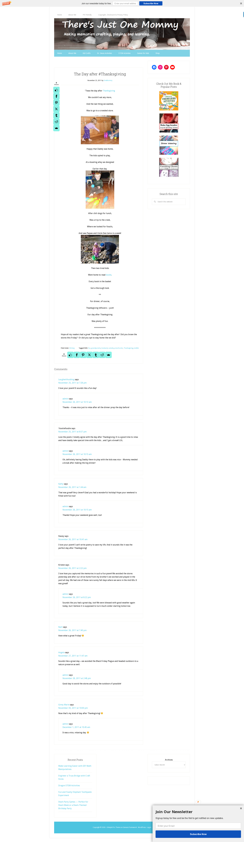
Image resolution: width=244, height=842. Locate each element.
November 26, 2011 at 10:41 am (72, 539)
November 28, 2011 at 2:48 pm (77, 678)
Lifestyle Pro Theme (113, 827)
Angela (61, 652)
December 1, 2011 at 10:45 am (76, 727)
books (108, 275)
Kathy (60, 484)
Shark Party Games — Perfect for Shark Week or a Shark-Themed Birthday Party (73, 805)
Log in (149, 827)
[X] (56, 109)
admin (65, 399)
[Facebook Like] (56, 90)
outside (111, 348)
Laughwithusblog (66, 379)
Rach (60, 627)
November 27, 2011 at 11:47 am (72, 656)
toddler (136, 348)
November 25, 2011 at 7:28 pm (72, 383)
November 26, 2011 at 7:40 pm (72, 630)
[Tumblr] (56, 115)
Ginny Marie (63, 704)
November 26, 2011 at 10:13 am (77, 402)
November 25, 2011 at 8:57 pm (72, 431)
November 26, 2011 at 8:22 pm (77, 597)
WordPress (142, 827)
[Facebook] (56, 96)
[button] (122, 3)
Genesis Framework (130, 827)
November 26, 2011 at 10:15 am (77, 454)
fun (89, 348)
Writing (71, 348)
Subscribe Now (150, 3)
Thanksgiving (109, 91)
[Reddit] (56, 122)
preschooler (118, 348)
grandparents (96, 348)
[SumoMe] (56, 128)
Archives (169, 760)
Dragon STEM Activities (69, 785)
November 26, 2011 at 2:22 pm (72, 568)
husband (105, 348)
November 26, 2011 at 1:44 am (72, 487)
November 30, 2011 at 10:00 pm (73, 708)
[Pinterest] (56, 102)
